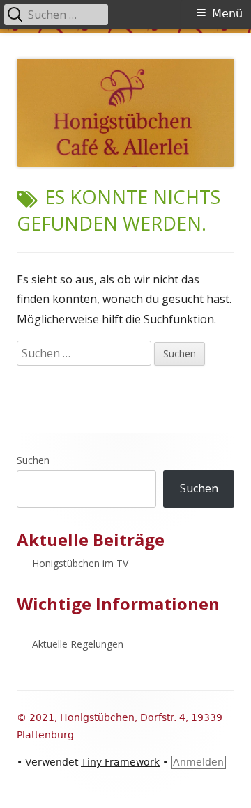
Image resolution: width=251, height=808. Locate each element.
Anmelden (198, 762)
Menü (227, 13)
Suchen (33, 460)
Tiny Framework (120, 762)
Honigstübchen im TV (80, 563)
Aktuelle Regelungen (77, 644)
